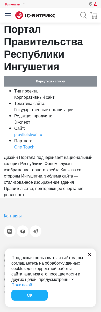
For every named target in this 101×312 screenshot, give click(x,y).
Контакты (13, 216)
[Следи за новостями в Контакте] (10, 231)
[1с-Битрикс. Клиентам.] (35, 15)
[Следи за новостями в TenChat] (22, 231)
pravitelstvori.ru (28, 134)
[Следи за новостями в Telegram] (35, 231)
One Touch (24, 147)
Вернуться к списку (50, 81)
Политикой (21, 285)
